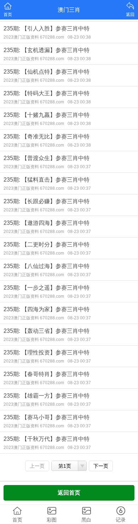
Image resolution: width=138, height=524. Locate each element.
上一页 (37, 466)
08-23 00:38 (79, 37)
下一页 (100, 466)
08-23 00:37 (79, 166)
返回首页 (69, 493)
